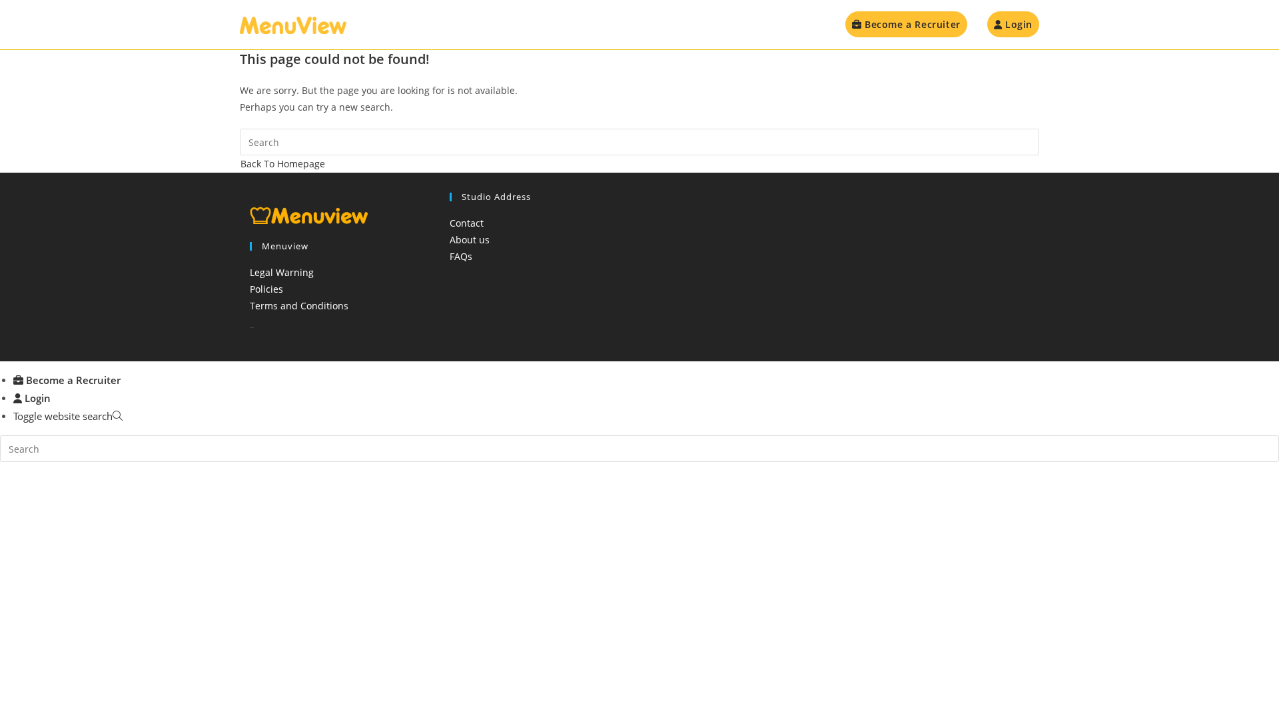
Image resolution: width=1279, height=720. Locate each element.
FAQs (461, 256)
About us (470, 239)
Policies (266, 289)
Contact (467, 223)
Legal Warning (282, 272)
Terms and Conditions (299, 305)
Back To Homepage (282, 163)
